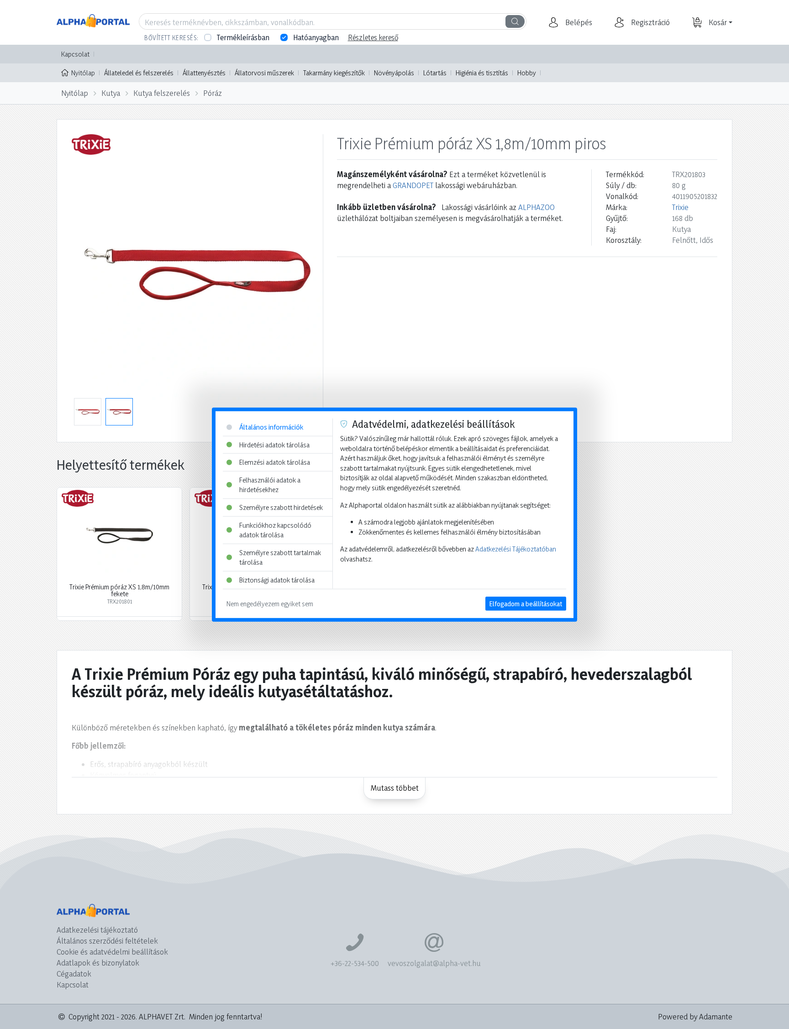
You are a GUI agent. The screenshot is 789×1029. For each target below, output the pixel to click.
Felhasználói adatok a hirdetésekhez (269, 484)
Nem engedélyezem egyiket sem (269, 603)
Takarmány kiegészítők (334, 72)
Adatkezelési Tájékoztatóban (515, 549)
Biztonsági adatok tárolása (277, 580)
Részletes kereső (373, 37)
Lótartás (435, 72)
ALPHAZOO (536, 207)
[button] (577, 22)
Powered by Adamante (695, 1016)
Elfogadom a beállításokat (525, 603)
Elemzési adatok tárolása (274, 462)
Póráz (212, 93)
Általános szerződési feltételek (107, 940)
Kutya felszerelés (161, 93)
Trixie (680, 207)
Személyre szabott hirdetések (281, 507)
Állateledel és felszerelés (139, 72)
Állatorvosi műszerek (264, 72)
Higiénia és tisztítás (482, 72)
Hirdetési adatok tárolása (274, 444)
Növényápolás (394, 72)
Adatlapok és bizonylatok (98, 962)
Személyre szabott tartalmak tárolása (280, 557)
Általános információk (271, 427)
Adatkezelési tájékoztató (97, 929)
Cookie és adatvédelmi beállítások (112, 951)
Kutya (110, 93)
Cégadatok (74, 973)
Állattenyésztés (204, 72)
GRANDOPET (413, 185)
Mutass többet (395, 788)
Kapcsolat (75, 54)
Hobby (526, 72)
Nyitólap (83, 72)
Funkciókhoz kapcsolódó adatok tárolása (275, 529)
